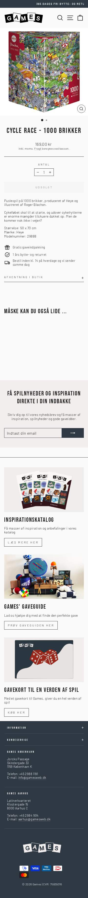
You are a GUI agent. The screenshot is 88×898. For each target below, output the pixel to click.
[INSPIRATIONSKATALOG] (44, 489)
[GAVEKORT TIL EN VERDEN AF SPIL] (44, 659)
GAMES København (21, 751)
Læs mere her (23, 542)
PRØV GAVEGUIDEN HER (31, 625)
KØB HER (16, 712)
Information (16, 727)
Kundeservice (18, 740)
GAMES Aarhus (18, 793)
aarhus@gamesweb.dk (34, 819)
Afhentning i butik (24, 277)
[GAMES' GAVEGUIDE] (44, 576)
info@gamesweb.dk (32, 777)
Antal (44, 164)
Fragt (37, 148)
